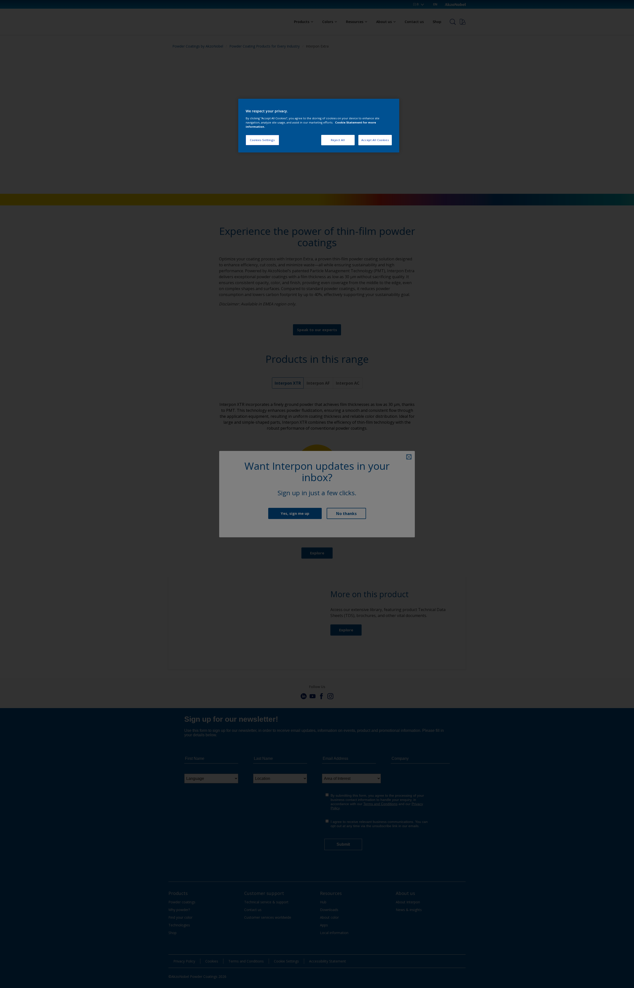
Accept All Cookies (375, 140)
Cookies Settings (262, 140)
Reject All (338, 140)
